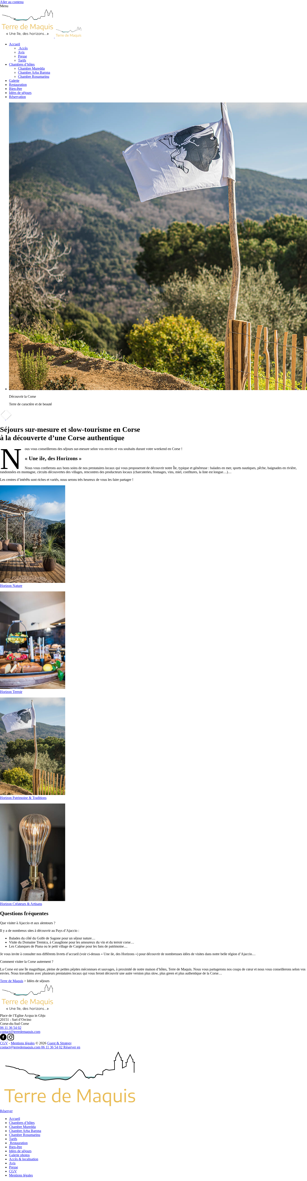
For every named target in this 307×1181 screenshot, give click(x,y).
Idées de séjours (20, 93)
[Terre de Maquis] (41, 36)
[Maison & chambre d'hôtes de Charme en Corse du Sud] (27, 1011)
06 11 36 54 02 (10, 1028)
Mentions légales (23, 1043)
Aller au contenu (12, 2)
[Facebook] (3, 1039)
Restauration (18, 85)
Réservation (17, 97)
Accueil (14, 44)
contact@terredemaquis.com (20, 1032)
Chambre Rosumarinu (33, 76)
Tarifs (22, 60)
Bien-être (15, 89)
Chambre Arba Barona (34, 72)
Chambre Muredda (31, 68)
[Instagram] (10, 1039)
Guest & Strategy (59, 1043)
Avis (21, 52)
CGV (4, 1043)
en (78, 1047)
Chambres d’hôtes (22, 64)
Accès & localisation (23, 1159)
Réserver (70, 1047)
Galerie (14, 80)
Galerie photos (19, 1155)
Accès (23, 48)
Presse (22, 56)
